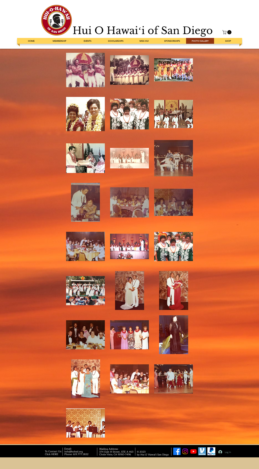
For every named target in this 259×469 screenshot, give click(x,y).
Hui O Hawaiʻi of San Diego (143, 31)
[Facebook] (177, 451)
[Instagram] (185, 451)
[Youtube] (193, 451)
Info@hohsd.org (73, 452)
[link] (227, 32)
